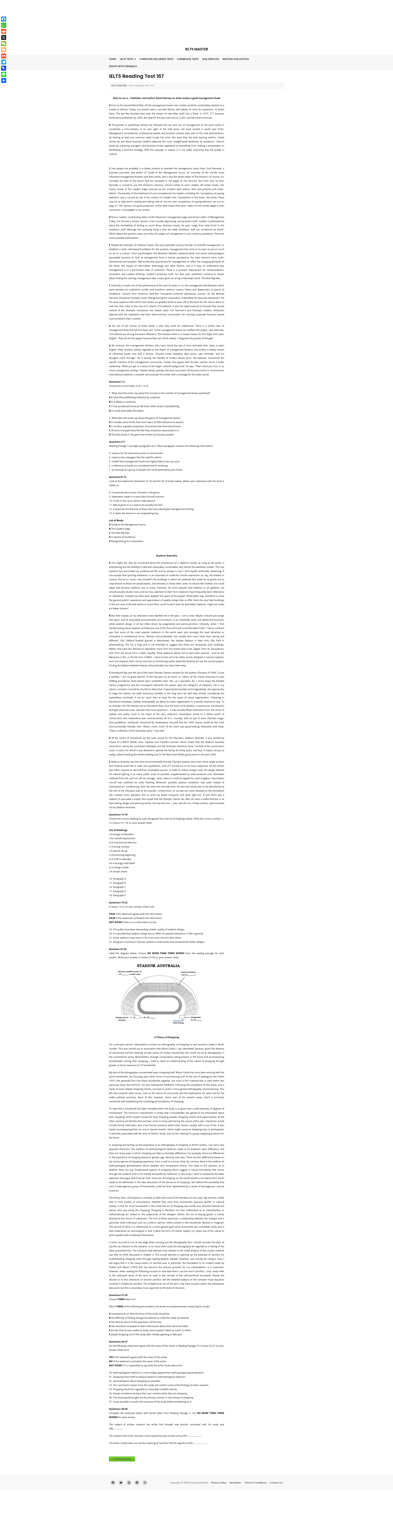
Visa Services (210, 59)
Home (112, 59)
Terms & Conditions (255, 1482)
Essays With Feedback (123, 66)
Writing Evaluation (236, 59)
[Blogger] (4, 50)
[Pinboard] (4, 68)
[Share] (4, 80)
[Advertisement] (93, 21)
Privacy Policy (218, 1482)
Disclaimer (235, 1482)
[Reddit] (4, 31)
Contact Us (276, 1482)
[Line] (4, 74)
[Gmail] (4, 56)
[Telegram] (4, 62)
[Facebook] (4, 19)
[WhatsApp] (4, 25)
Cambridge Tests (188, 59)
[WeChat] (4, 44)
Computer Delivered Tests (156, 59)
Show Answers (123, 1458)
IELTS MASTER (196, 49)
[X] (4, 37)
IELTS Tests (126, 59)
